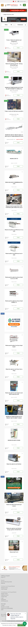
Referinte (3, 583)
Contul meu (22, 1)
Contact (2, 605)
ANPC (2, 609)
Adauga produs (4, 587)
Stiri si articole (4, 614)
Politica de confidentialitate (7, 608)
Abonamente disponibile (6, 581)
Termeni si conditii (5, 606)
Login (2, 598)
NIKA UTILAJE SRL (14, 43)
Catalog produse (4, 595)
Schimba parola (4, 601)
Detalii (18, 47)
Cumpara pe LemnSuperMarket (8, 592)
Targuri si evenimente (5, 615)
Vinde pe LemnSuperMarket (8, 586)
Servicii (2, 580)
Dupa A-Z (3, 577)
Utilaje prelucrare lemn (8, 14)
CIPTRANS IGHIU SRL (14, 114)
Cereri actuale (4, 589)
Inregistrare (3, 599)
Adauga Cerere (4, 593)
